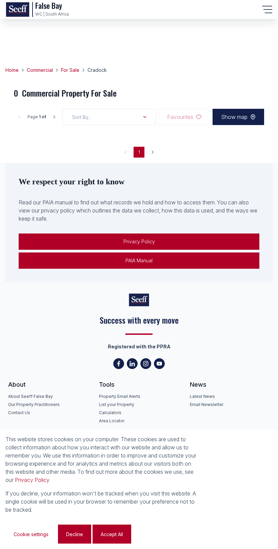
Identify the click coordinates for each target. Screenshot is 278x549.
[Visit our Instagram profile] (145, 363)
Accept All (112, 534)
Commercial (40, 70)
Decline (74, 534)
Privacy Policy (139, 241)
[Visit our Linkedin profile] (132, 363)
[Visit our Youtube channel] (159, 363)
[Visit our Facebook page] (118, 363)
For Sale (70, 70)
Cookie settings (31, 534)
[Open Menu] (267, 9)
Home (12, 70)
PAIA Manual (139, 260)
